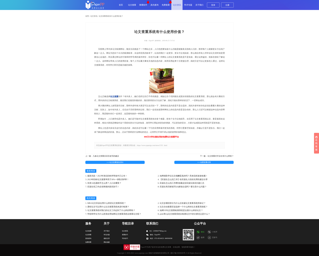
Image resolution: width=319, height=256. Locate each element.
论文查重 (132, 5)
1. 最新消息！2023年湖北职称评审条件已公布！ (106, 176)
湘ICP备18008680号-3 (178, 253)
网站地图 (107, 242)
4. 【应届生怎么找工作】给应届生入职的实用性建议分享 (183, 179)
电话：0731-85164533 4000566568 (161, 238)
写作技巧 (125, 238)
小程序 (214, 232)
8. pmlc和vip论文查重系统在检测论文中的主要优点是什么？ (184, 214)
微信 (202, 232)
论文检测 (88, 231)
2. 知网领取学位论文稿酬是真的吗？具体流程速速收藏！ (183, 176)
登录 (213, 5)
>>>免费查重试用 (204, 162)
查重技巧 (125, 235)
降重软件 (143, 5)
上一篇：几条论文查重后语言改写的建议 (102, 156)
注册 (227, 5)
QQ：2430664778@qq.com (157, 231)
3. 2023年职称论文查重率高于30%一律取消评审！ (107, 179)
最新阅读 (91, 171)
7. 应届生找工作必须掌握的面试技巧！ (102, 187)
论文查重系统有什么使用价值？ (111, 16)
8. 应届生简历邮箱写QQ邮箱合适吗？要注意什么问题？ (182, 187)
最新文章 (107, 238)
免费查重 (166, 5)
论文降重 (88, 235)
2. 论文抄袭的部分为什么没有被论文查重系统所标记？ (182, 203)
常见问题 (107, 235)
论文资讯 (177, 5)
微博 (202, 237)
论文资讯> (94, 16)
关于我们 (199, 5)
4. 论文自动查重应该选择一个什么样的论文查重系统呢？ (183, 207)
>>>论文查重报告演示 (115, 162)
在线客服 (316, 145)
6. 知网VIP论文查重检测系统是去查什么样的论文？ (180, 210)
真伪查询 (155, 5)
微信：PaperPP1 (155, 235)
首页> (87, 16)
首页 (121, 5)
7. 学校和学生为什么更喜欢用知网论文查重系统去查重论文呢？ (113, 214)
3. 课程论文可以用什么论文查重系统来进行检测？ (107, 207)
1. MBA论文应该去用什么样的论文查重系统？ (105, 203)
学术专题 (188, 5)
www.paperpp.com (141, 253)
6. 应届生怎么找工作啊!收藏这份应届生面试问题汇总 (181, 183)
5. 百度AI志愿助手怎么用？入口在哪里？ (103, 183)
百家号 (214, 237)
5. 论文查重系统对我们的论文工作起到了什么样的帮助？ (110, 210)
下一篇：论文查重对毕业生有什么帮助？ (217, 156)
